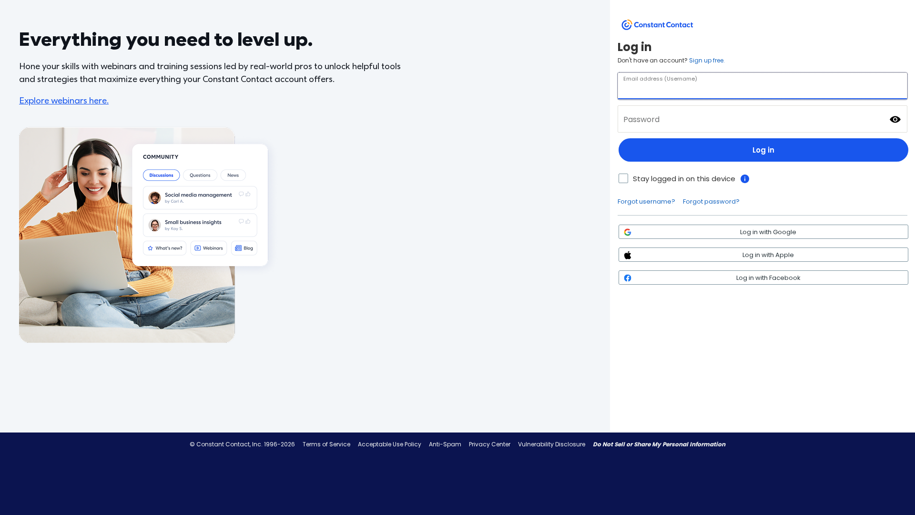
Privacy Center (489, 444)
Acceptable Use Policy (389, 444)
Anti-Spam (445, 444)
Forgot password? (711, 201)
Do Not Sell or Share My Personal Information (659, 444)
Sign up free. (707, 60)
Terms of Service (326, 444)
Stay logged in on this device (684, 179)
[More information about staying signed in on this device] (744, 178)
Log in (763, 150)
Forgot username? (646, 201)
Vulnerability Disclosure (551, 444)
